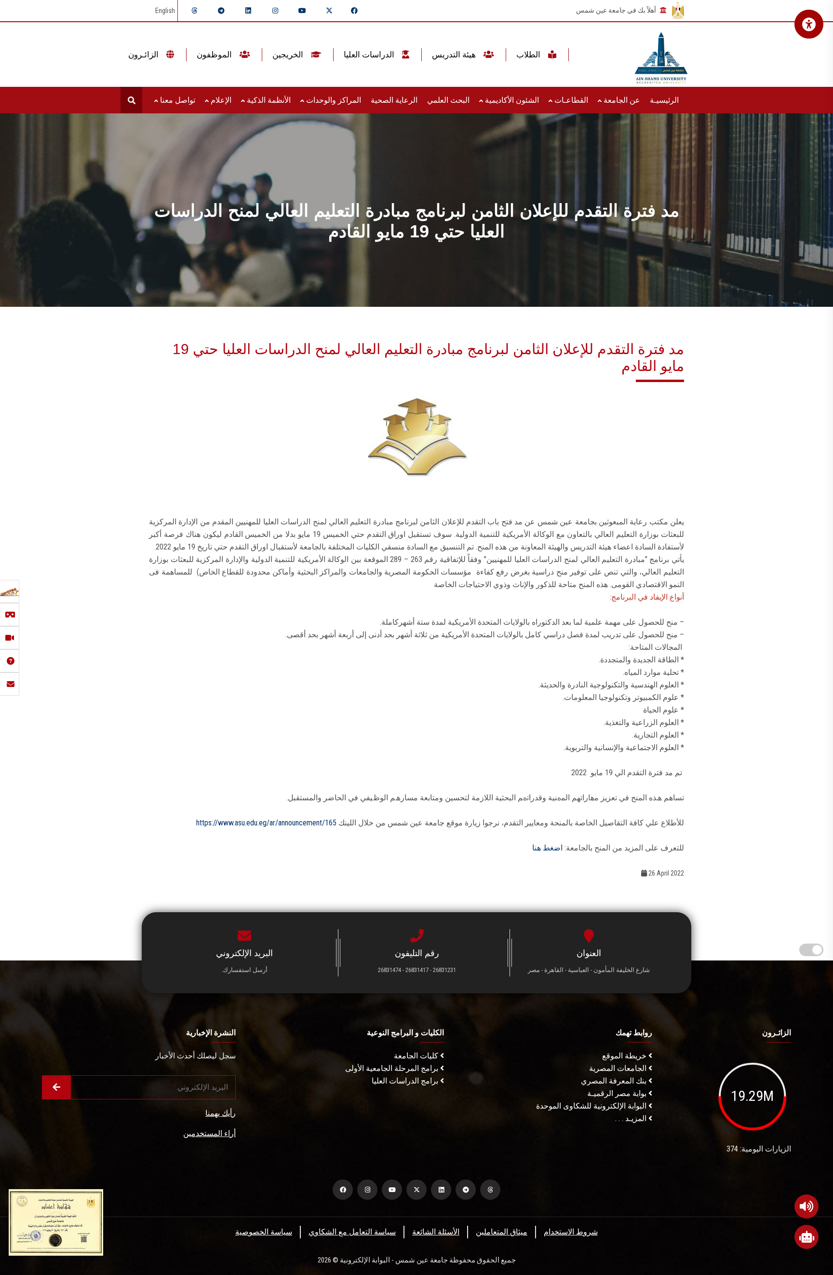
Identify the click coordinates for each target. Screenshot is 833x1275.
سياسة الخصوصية (263, 1231)
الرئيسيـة (664, 100)
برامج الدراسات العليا (406, 1080)
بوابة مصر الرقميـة (617, 1093)
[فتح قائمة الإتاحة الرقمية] (808, 24)
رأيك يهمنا (220, 1113)
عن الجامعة (621, 100)
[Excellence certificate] (56, 1221)
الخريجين (288, 54)
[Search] (131, 100)
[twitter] (329, 10)
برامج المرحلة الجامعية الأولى (392, 1068)
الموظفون (215, 54)
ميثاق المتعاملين (501, 1231)
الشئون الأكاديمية (511, 100)
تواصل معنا (176, 100)
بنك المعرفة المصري (614, 1080)
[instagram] (275, 10)
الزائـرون (144, 54)
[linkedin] (248, 10)
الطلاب (529, 54)
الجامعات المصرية (618, 1068)
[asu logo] (661, 54)
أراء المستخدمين (209, 1133)
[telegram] (221, 10)
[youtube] (302, 10)
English (165, 10)
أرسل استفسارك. (244, 969)
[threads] (194, 10)
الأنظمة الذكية (268, 100)
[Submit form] (56, 1087)
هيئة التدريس (455, 54)
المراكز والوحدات (332, 100)
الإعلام (220, 100)
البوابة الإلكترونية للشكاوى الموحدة (592, 1105)
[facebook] (354, 10)
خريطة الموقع (625, 1055)
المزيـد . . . (631, 1118)
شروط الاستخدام (571, 1231)
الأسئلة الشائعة (435, 1231)
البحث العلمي (448, 100)
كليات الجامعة (417, 1055)
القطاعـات (570, 100)
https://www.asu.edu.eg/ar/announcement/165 (266, 822)
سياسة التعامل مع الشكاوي (352, 1231)
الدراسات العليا (370, 54)
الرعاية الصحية (394, 100)
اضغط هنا (547, 847)
